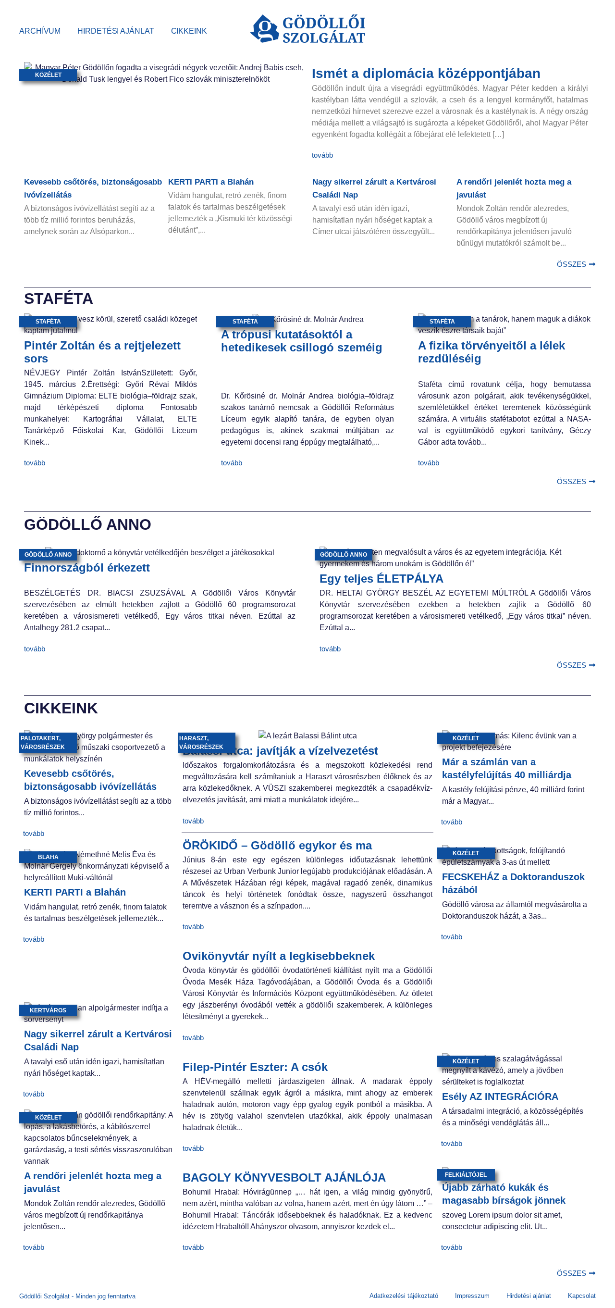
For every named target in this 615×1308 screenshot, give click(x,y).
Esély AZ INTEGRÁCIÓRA (500, 1096)
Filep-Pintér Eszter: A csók (255, 1066)
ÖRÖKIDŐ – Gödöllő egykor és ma (277, 845)
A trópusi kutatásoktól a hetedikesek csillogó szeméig (301, 341)
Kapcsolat (582, 1295)
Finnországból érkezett (87, 567)
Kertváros (48, 1010)
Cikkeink (189, 31)
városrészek (43, 747)
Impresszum (472, 1295)
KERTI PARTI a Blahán (211, 182)
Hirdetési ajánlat (115, 31)
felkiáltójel (466, 1174)
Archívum (40, 31)
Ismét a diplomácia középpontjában (426, 73)
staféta (48, 321)
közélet (48, 75)
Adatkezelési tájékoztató (403, 1295)
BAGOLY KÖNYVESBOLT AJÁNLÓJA (284, 1177)
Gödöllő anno (48, 554)
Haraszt (193, 738)
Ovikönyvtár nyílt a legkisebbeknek (279, 955)
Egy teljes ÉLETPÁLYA (381, 578)
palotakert (40, 738)
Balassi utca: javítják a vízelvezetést (280, 750)
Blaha (48, 857)
